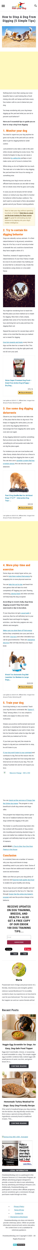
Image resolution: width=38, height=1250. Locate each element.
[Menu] (3, 6)
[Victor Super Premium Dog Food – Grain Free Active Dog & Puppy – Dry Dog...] (19, 367)
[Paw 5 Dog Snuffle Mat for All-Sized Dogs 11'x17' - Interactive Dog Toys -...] (19, 482)
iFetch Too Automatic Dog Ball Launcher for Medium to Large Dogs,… (17, 677)
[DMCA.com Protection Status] (19, 1245)
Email (15, 954)
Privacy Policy (19, 1206)
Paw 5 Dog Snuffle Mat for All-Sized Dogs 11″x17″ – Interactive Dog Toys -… (18, 498)
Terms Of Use (19, 1210)
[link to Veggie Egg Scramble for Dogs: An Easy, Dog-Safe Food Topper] (19, 1027)
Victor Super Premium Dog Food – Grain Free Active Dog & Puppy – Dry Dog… (18, 382)
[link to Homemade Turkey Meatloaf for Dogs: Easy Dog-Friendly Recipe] (19, 1084)
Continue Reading (19, 1066)
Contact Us (19, 1213)
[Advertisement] (19, 71)
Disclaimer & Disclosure (19, 1217)
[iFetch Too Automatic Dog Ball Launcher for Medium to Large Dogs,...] (19, 662)
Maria (19, 980)
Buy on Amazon (26, 392)
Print (25, 954)
